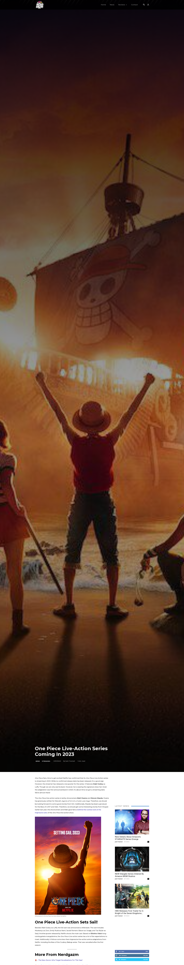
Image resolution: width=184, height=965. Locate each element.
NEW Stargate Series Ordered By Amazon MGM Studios (129, 875)
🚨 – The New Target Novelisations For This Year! (59, 960)
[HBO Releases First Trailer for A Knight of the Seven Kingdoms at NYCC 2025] (132, 896)
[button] (144, 5)
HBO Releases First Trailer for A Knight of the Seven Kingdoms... (129, 912)
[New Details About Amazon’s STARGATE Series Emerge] (132, 821)
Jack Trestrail (70, 761)
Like (147, 951)
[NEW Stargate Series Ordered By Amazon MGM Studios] (132, 859)
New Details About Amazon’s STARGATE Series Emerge (128, 838)
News (38, 761)
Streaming (46, 761)
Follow (145, 955)
